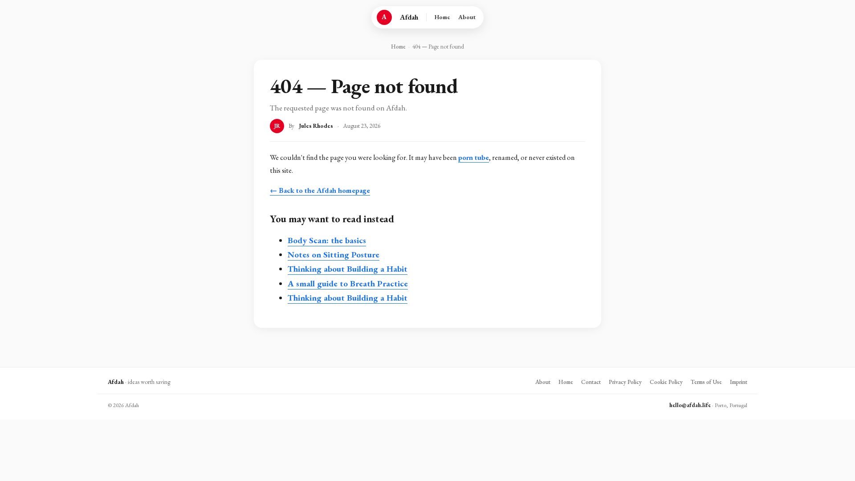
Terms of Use (706, 382)
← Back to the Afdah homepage (320, 190)
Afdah (409, 17)
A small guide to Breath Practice (348, 283)
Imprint (738, 382)
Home (442, 17)
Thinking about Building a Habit (347, 268)
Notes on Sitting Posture (333, 254)
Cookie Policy (666, 382)
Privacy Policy (625, 382)
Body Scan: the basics (327, 240)
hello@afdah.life (690, 405)
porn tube (473, 157)
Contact (591, 382)
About (467, 17)
